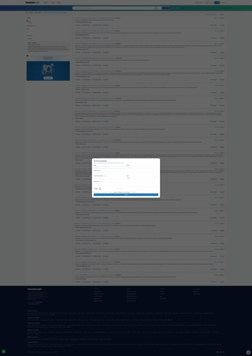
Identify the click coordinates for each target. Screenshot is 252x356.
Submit (126, 194)
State (128, 175)
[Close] (158, 160)
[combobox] (142, 178)
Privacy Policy (126, 192)
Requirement (98, 181)
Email (95, 165)
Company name (97, 170)
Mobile (128, 165)
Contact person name (100, 175)
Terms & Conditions (118, 192)
